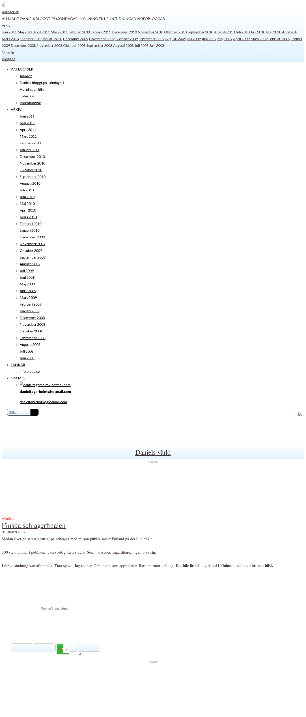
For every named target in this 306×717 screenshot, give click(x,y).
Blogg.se (8, 59)
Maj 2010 (273, 32)
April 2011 (41, 32)
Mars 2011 (59, 32)
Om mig (8, 52)
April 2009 (241, 38)
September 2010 (200, 32)
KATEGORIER (22, 69)
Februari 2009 (279, 38)
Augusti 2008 (123, 45)
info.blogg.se (30, 371)
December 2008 (23, 45)
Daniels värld (153, 451)
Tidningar (125, 18)
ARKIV (16, 109)
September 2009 (151, 38)
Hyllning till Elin (97, 18)
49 (81, 654)
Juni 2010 (257, 32)
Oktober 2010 (175, 32)
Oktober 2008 (74, 45)
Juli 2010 (243, 32)
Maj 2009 (224, 38)
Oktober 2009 (126, 38)
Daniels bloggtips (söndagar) (49, 18)
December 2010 (124, 32)
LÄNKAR (18, 364)
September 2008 (99, 45)
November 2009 (101, 38)
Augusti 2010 (224, 32)
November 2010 (150, 32)
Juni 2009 (209, 38)
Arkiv (6, 25)
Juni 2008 (156, 45)
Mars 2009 (258, 38)
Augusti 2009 (175, 38)
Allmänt (10, 18)
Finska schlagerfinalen (34, 525)
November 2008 (49, 45)
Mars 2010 (10, 38)
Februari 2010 (30, 38)
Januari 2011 (101, 32)
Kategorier (10, 12)
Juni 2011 (9, 32)
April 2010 (290, 32)
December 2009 (75, 38)
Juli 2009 (194, 38)
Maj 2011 (24, 32)
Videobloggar (151, 18)
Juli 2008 (142, 45)
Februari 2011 (79, 32)
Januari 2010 (52, 38)
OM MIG (18, 378)
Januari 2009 (29, 311)
